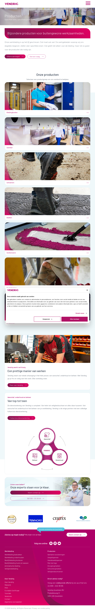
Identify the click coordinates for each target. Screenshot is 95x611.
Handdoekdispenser (55, 560)
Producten (51, 551)
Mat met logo (52, 563)
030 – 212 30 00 (56, 586)
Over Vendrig (9, 579)
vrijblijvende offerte (63, 583)
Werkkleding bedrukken (13, 555)
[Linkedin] (55, 543)
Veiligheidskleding (11, 569)
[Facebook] (51, 543)
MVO (6, 588)
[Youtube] (59, 543)
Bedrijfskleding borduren (14, 560)
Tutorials (8, 593)
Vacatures (8, 596)
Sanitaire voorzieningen (56, 555)
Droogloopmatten (54, 566)
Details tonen (80, 313)
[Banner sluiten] (87, 290)
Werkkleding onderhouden (14, 557)
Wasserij (8, 585)
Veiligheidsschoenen (55, 572)
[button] (51, 529)
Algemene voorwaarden (13, 602)
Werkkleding (9, 551)
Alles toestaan (74, 319)
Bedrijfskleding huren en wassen (16, 563)
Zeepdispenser (53, 557)
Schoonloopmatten (54, 569)
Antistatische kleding (12, 566)
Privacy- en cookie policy (41, 608)
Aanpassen (46, 319)
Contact (7, 599)
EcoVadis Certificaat (12, 591)
